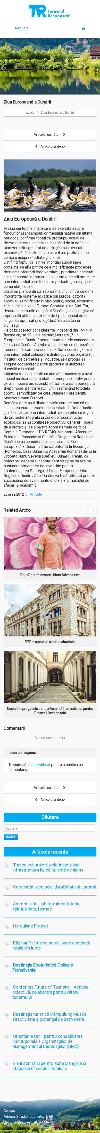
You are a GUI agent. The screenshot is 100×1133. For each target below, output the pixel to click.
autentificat (41, 764)
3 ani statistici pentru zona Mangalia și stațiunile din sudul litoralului (49, 1066)
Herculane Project (30, 925)
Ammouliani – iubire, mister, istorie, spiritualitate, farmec (46, 906)
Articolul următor (47, 134)
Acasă (30, 112)
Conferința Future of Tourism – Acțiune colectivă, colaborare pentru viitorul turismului (50, 992)
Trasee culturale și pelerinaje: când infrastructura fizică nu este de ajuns (47, 867)
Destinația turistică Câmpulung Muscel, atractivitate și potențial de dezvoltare (50, 1017)
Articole (36, 494)
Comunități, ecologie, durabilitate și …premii (54, 886)
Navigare (22, 28)
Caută (10, 837)
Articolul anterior (53, 146)
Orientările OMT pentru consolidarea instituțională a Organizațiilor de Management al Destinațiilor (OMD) (47, 1041)
